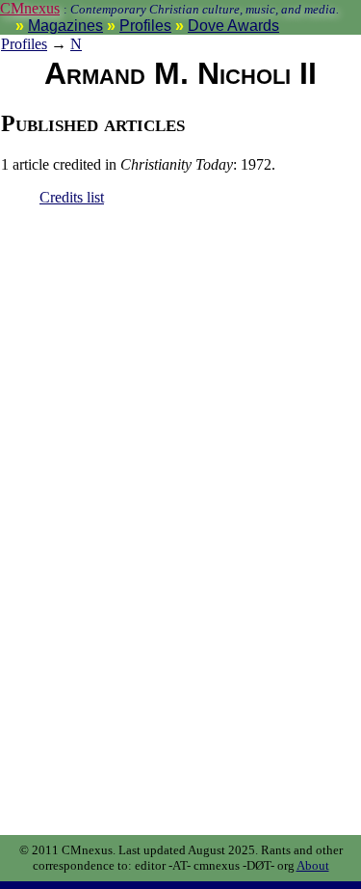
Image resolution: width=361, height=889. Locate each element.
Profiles (145, 25)
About (313, 865)
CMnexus (30, 8)
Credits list (71, 197)
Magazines (65, 25)
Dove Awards (233, 25)
